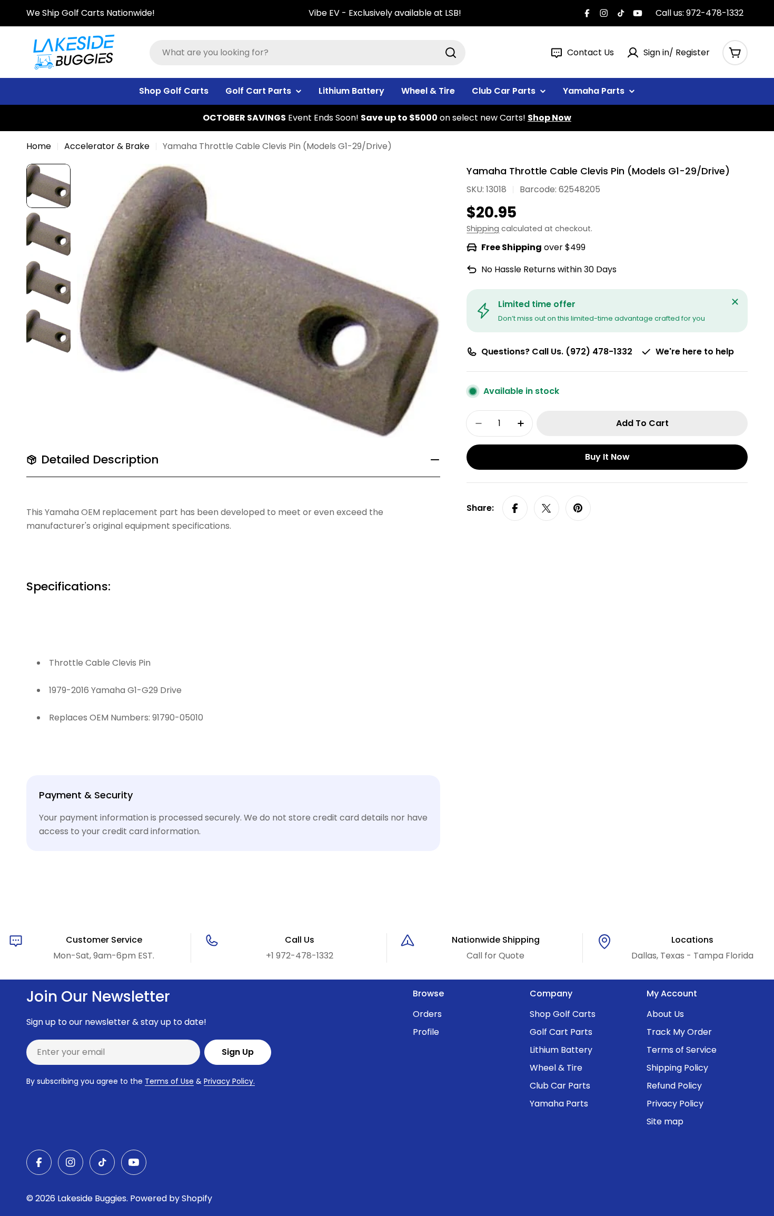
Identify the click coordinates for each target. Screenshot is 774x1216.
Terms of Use (169, 1081)
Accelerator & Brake (107, 146)
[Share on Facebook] (515, 508)
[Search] (450, 52)
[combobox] (307, 52)
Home (38, 146)
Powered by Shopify (171, 1198)
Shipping (483, 228)
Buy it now (607, 457)
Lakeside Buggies (91, 1198)
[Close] (735, 302)
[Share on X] (546, 508)
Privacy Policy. (229, 1081)
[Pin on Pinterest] (578, 508)
